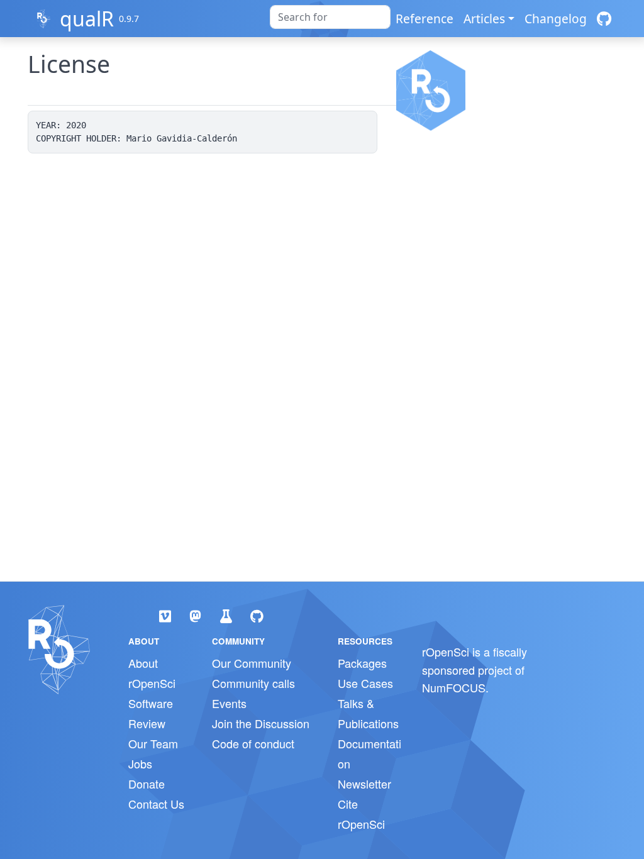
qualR (87, 19)
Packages (362, 663)
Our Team (153, 743)
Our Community (251, 663)
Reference (424, 18)
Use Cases (365, 683)
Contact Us (156, 803)
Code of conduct (253, 743)
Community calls (253, 683)
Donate (146, 783)
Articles (484, 18)
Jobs (140, 763)
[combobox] (330, 17)
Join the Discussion (260, 723)
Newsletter (364, 783)
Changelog (556, 18)
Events (229, 703)
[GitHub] (604, 18)
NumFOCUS (454, 687)
